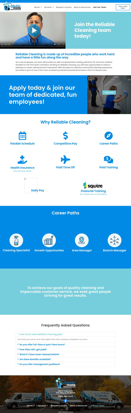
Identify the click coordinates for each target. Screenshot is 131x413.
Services (48, 7)
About (37, 7)
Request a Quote (64, 7)
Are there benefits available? (35, 359)
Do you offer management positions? (40, 364)
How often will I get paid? (33, 349)
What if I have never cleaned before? (39, 354)
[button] (65, 334)
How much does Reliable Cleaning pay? (41, 334)
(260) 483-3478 (65, 396)
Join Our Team (99, 7)
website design (62, 412)
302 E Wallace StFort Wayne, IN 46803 (65, 392)
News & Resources (82, 7)
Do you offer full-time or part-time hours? (42, 344)
